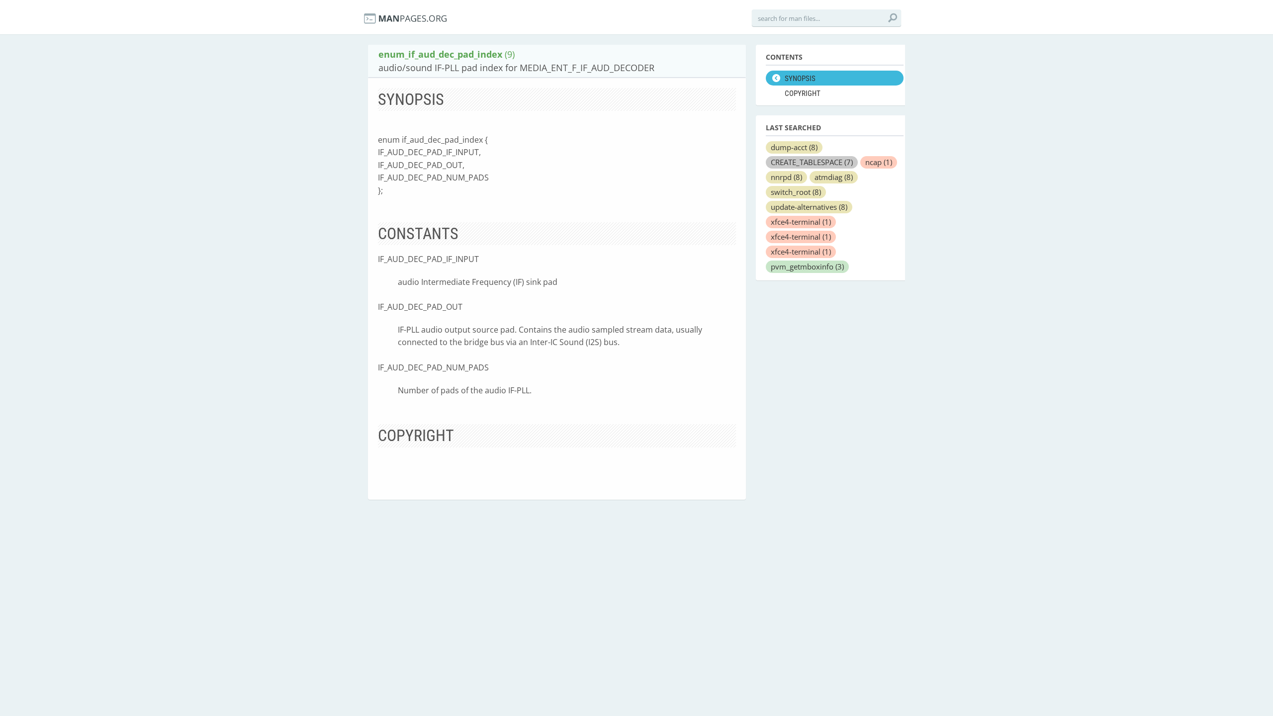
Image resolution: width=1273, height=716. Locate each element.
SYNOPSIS (800, 78)
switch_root (796, 192)
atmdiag (834, 177)
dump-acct (794, 147)
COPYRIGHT (802, 93)
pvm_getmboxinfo (807, 266)
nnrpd (786, 177)
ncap (878, 162)
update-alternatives (809, 207)
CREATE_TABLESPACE (812, 162)
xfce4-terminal (801, 222)
